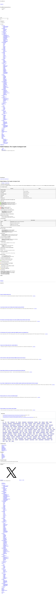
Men (23, 432)
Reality (4, 109)
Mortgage (4, 30)
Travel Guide (5, 80)
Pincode (3, 135)
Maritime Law (5, 94)
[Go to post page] (9, 305)
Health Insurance (5, 37)
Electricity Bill (5, 580)
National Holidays (5, 584)
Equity (4, 50)
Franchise (4, 110)
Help (2, 9)
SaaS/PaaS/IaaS (18, 436)
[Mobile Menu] (0, 10)
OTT (4, 564)
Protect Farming (4, 81)
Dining (4, 75)
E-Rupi (4, 48)
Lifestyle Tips (5, 537)
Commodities (3, 52)
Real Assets (28, 435)
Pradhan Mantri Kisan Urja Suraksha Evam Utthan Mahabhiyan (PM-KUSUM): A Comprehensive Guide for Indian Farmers (18, 417)
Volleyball (4, 119)
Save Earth (3, 97)
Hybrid (54, 429)
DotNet (4, 67)
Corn (4, 512)
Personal (4, 46)
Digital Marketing (5, 65)
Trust (4, 510)
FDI (3, 45)
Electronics (3, 589)
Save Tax (3, 95)
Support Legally (4, 89)
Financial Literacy (4, 42)
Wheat (4, 517)
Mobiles (47, 432)
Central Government (5, 26)
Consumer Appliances (4, 131)
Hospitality (4, 77)
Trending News (2, 144)
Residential (4, 32)
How (50, 429)
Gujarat (25, 429)
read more (35, 308)
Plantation (4, 88)
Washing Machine (41, 439)
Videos (3, 137)
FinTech (4, 68)
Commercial (4, 33)
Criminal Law (5, 90)
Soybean (4, 58)
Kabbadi (4, 118)
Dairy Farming (5, 84)
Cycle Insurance (5, 495)
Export (4, 44)
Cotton (4, 54)
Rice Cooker (12, 436)
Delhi (11, 426)
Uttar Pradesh (26, 439)
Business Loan (4, 423)
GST (22, 429)
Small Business (43, 436)
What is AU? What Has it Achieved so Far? (5, 294)
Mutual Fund (4, 51)
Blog (2, 133)
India (4, 96)
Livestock (4, 546)
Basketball (4, 115)
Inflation (4, 47)
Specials (4, 127)
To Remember (44, 438)
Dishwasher (32, 426)
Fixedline (4, 582)
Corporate (4, 501)
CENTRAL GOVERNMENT (16, 423)
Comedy (34, 423)
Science (30, 436)
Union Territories (5, 143)
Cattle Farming (5, 83)
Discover (3, 129)
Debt (4, 43)
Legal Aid (4, 93)
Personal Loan (5, 31)
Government (3, 25)
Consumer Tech (5, 73)
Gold (10, 429)
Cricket (4, 116)
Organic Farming (5, 544)
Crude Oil (4, 55)
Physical (4, 435)
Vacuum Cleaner (32, 439)
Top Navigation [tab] (4, 483)
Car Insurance (5, 34)
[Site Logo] (5, 16)
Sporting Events (8, 438)
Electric (50, 426)
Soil (3, 101)
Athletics (4, 573)
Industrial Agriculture (5, 87)
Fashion (3, 132)
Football (4, 575)
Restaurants (4, 79)
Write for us (3, 450)
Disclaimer (3, 447)
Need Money (3, 28)
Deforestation (7, 426)
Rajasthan (24, 435)
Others (4, 62)
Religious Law (5, 553)
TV (3, 105)
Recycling (36, 435)
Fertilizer (4, 85)
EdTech (46, 426)
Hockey (4, 117)
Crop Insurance (5, 497)
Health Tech (35, 429)
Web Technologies (5, 72)
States (25, 438)
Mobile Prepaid (5, 122)
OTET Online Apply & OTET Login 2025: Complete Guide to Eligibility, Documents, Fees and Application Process (14, 332)
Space (4, 128)
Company (47, 423)
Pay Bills (3, 120)
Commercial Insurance (6, 35)
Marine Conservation (5, 99)
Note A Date (3, 124)
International (4, 555)
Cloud (23, 423)
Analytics (4, 64)
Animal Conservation (5, 98)
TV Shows (3, 106)
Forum (2, 134)
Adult (4, 107)
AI (3, 63)
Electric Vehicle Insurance (6, 36)
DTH (4, 121)
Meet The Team (4, 448)
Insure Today (3, 493)
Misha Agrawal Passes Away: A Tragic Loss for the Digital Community (9, 395)
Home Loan (4, 29)
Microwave (30, 432)
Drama (4, 108)
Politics (4, 27)
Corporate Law (5, 548)
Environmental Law (5, 91)
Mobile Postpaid (5, 123)
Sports (2, 114)
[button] (1, 17)
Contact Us (3, 8)
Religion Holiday (5, 126)
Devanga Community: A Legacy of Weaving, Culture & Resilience (8, 408)
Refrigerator (40, 435)
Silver (4, 57)
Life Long (3, 59)
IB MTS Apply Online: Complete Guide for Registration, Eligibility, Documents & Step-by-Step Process (12, 357)
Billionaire (3, 103)
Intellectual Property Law (6, 92)
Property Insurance (5, 499)
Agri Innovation (5, 82)
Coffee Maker (30, 423)
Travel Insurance (5, 41)
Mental (4, 60)
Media (2, 104)
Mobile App (4, 70)
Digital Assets (5, 66)
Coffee (4, 53)
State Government (20, 438)
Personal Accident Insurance (5, 40)
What (51, 439)
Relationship (4, 61)
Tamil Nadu (39, 438)
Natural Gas (4, 56)
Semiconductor (35, 436)
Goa (7, 429)
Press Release (3, 136)
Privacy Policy (3, 449)
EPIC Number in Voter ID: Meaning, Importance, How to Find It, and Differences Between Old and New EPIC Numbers (15, 319)
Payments (4, 71)
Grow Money (3, 49)
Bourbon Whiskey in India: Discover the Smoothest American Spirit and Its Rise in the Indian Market (12, 370)
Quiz (2, 458)
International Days (5, 125)
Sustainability (5, 102)
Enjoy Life (3, 74)
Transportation (4, 439)
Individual (4, 562)
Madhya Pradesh (5, 432)
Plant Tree (4, 100)
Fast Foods (4, 76)
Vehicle (3, 130)
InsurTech (4, 69)
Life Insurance (5, 38)
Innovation (4, 111)
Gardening (4, 429)
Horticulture (4, 86)
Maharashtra (9, 432)
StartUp (4, 113)
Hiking (4, 78)
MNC (4, 112)
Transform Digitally (5, 142)
